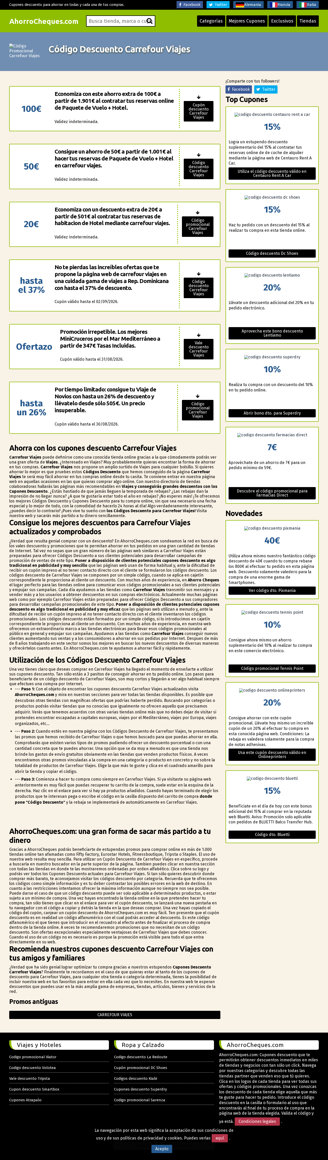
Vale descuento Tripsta (29, 1078)
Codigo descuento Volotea (32, 1067)
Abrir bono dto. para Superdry (272, 413)
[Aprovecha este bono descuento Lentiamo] (272, 275)
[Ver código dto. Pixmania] (272, 528)
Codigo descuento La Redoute (140, 1057)
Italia (311, 4)
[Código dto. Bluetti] (272, 778)
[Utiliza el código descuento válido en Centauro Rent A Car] (272, 114)
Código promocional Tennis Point (272, 668)
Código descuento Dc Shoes (272, 253)
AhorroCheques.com (43, 21)
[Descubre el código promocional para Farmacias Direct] (272, 435)
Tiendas (308, 21)
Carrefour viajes (114, 1014)
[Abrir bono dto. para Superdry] (272, 357)
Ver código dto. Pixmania (272, 590)
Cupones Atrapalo (25, 1100)
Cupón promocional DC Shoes (140, 1067)
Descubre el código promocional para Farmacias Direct (272, 493)
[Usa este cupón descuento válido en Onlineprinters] (272, 690)
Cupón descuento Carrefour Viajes (199, 111)
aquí (220, 1138)
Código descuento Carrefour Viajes (199, 168)
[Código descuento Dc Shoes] (272, 197)
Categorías (211, 21)
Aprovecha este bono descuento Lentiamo (272, 333)
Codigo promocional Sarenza (139, 1100)
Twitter (220, 4)
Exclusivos (282, 21)
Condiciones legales (257, 1121)
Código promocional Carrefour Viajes (198, 226)
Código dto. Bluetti (272, 834)
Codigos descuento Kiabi (135, 1078)
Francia (284, 4)
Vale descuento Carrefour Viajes (199, 349)
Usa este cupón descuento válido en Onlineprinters (272, 754)
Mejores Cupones (247, 21)
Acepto (161, 1148)
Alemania (252, 4)
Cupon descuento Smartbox (34, 1089)
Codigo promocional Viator (32, 1057)
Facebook (190, 4)
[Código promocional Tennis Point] (272, 612)
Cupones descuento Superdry (140, 1089)
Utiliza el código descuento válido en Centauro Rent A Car (272, 173)
